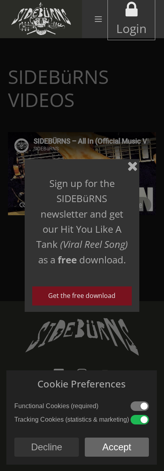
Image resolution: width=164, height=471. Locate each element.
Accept (116, 447)
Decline (46, 447)
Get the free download (81, 295)
